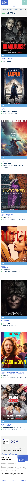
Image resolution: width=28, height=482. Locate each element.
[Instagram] (6, 454)
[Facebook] (3, 454)
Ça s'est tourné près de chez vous (14, 9)
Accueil (4, 9)
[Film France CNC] (4, 2)
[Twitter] (10, 454)
